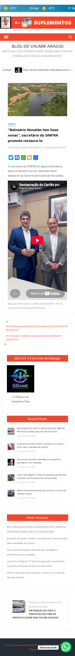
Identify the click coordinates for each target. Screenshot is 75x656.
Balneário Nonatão (18, 303)
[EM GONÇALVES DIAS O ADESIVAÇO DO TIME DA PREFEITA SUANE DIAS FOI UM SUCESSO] (19, 606)
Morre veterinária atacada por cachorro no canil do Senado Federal (36, 575)
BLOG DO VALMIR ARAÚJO (37, 46)
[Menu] (5, 37)
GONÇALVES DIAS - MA (46, 303)
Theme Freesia (37, 649)
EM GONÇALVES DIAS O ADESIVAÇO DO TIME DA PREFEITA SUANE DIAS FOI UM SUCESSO (36, 529)
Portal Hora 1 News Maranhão (24, 147)
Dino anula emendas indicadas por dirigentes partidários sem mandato (32, 552)
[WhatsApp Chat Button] (65, 646)
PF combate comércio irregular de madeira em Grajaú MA (34, 338)
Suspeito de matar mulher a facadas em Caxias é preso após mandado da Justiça (37, 541)
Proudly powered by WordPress (23, 645)
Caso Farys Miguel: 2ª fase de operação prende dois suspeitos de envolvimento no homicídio (36, 563)
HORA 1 (12, 124)
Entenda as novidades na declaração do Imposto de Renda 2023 (37, 328)
